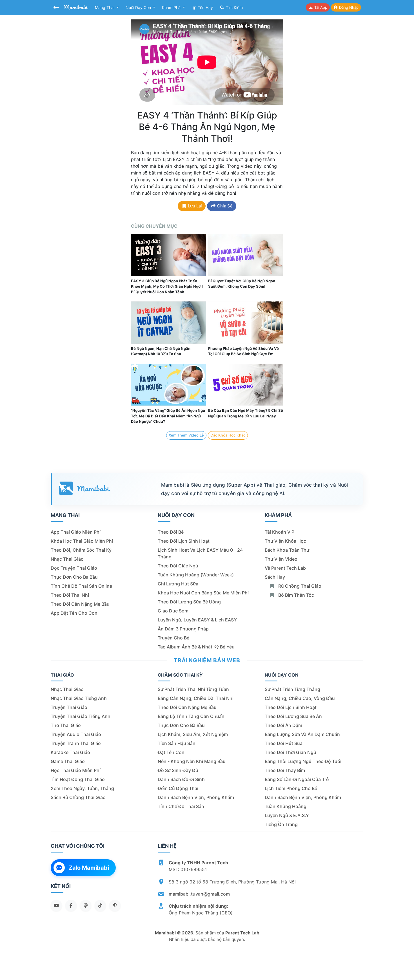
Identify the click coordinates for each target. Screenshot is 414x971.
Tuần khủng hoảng (285, 806)
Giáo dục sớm (173, 611)
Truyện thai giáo (69, 707)
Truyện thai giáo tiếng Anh (80, 716)
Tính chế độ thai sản (181, 806)
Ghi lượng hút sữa (178, 584)
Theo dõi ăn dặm (283, 725)
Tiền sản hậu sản (176, 743)
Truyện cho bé (173, 638)
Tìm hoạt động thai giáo (78, 779)
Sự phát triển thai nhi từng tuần (193, 689)
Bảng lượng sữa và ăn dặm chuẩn (302, 734)
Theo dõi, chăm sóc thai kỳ (81, 550)
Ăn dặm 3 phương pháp (183, 629)
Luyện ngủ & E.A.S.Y (287, 815)
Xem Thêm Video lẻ (186, 435)
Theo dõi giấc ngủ (178, 566)
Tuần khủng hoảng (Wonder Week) (196, 575)
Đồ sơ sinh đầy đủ (178, 770)
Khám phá (172, 7)
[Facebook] (71, 905)
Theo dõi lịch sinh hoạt (184, 541)
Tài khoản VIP (279, 532)
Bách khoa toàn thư (287, 550)
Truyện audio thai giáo (76, 734)
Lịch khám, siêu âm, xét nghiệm (193, 734)
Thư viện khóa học (285, 541)
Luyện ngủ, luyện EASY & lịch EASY (197, 620)
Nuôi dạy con (139, 7)
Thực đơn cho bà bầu (74, 577)
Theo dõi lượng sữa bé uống (189, 602)
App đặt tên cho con (74, 613)
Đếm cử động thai (178, 788)
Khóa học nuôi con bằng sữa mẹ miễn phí (203, 593)
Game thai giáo (68, 761)
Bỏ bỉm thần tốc (295, 595)
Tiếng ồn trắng (281, 824)
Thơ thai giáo (66, 725)
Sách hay (275, 577)
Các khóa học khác (227, 435)
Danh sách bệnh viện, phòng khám (196, 797)
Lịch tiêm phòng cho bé (291, 788)
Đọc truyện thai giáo (74, 568)
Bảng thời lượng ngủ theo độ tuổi (303, 761)
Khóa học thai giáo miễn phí (82, 541)
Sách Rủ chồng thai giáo (78, 797)
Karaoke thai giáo (70, 752)
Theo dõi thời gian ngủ (290, 752)
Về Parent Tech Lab (285, 568)
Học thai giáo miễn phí (76, 770)
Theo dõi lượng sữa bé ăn (293, 716)
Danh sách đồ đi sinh (181, 779)
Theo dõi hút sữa (283, 743)
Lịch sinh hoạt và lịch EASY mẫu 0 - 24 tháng (200, 553)
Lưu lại (194, 206)
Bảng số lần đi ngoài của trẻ (297, 779)
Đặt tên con (171, 752)
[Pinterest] (115, 905)
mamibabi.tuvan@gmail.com (199, 894)
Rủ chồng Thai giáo (299, 586)
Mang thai (105, 7)
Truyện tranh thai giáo (76, 743)
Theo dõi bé (171, 532)
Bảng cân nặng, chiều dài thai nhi (195, 698)
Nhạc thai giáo (67, 559)
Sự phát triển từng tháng (292, 689)
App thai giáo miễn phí (76, 532)
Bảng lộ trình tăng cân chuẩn (191, 716)
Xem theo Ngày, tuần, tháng (82, 788)
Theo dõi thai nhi (70, 595)
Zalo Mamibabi (89, 867)
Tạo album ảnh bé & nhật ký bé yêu (196, 647)
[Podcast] (85, 905)
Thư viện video (281, 559)
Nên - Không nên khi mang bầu (192, 761)
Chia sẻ (224, 206)
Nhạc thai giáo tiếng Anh (79, 698)
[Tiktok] (100, 905)
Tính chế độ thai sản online (81, 586)
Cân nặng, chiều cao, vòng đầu (300, 698)
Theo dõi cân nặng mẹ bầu (80, 604)
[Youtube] (56, 905)
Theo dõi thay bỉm (285, 770)
